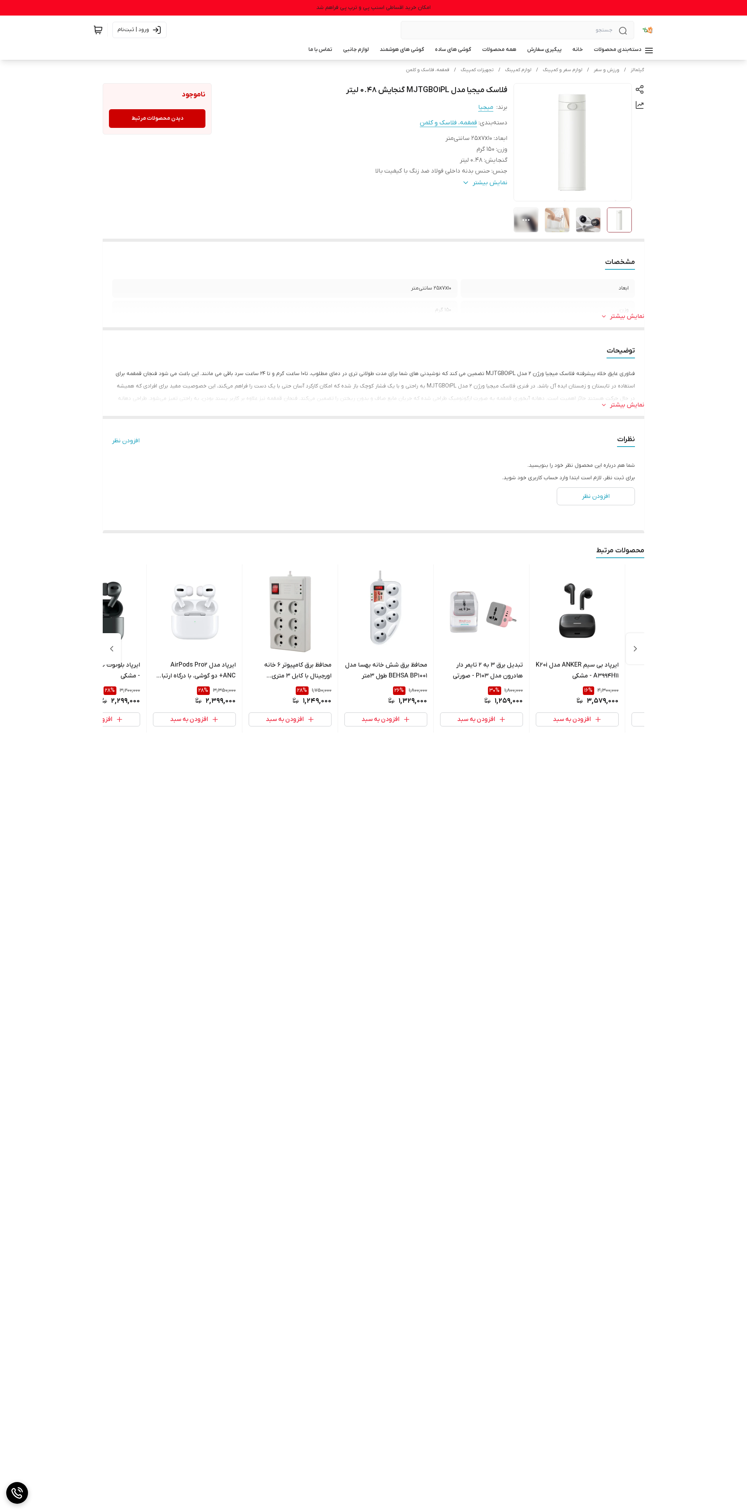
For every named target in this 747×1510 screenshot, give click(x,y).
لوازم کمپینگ (518, 70)
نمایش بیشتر (627, 316)
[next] (111, 648)
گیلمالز (637, 70)
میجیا (485, 107)
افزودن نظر (126, 441)
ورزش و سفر (606, 70)
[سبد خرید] (98, 30)
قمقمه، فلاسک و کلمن (427, 70)
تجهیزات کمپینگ (477, 70)
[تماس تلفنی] (17, 1493)
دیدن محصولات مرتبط (157, 118)
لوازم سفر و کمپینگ (562, 70)
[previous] (635, 648)
